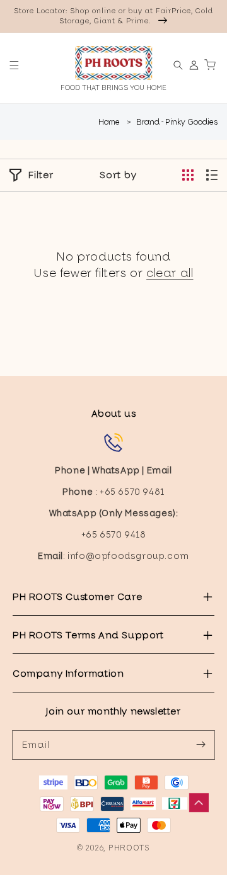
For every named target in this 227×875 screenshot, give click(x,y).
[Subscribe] (200, 745)
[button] (14, 65)
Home (109, 122)
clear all (169, 273)
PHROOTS (129, 847)
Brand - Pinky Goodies (177, 122)
